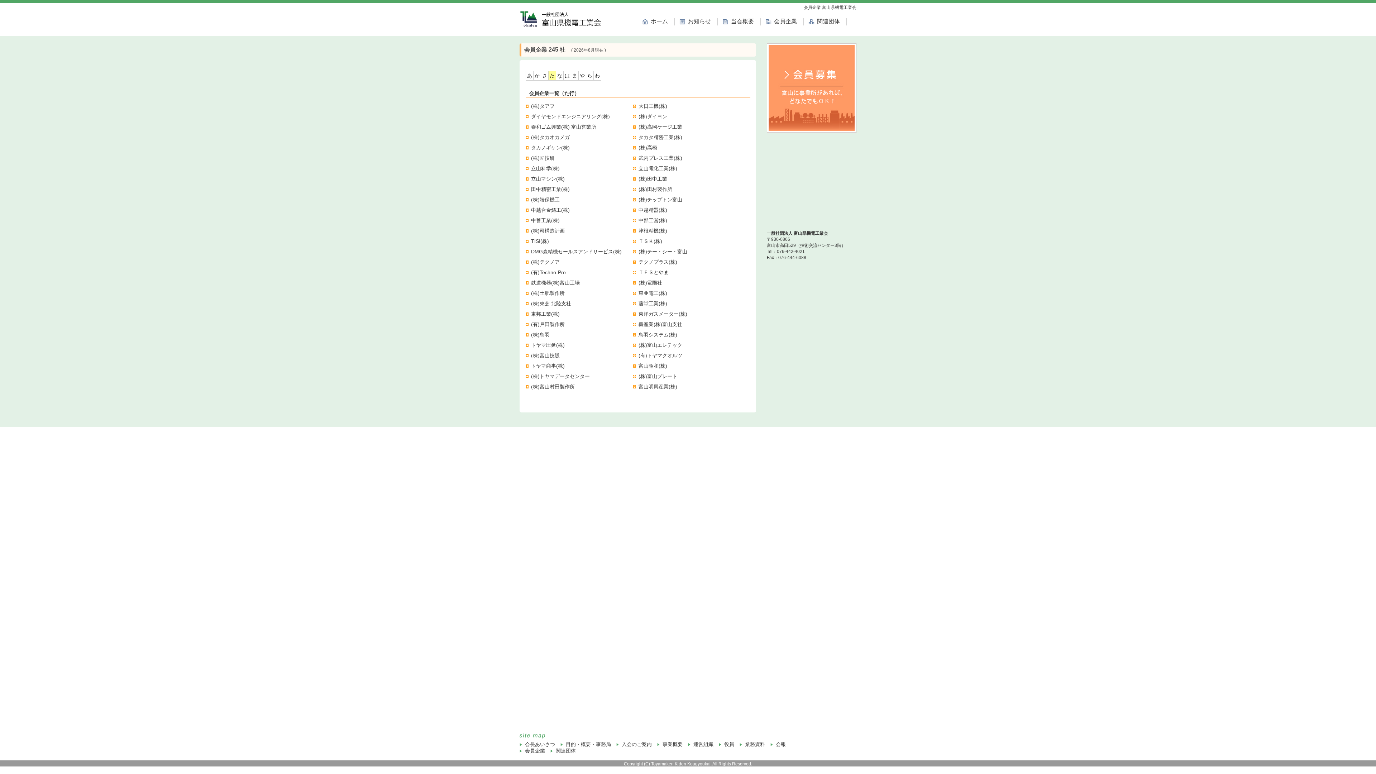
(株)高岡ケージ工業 (660, 127)
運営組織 (703, 744)
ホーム (659, 21)
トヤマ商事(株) (548, 366)
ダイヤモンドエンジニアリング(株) (570, 116)
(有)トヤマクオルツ (660, 355)
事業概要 (673, 744)
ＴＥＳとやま (654, 272)
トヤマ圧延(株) (548, 345)
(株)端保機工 (545, 199)
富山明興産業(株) (658, 387)
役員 (729, 744)
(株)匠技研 (543, 158)
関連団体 (828, 21)
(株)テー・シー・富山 (663, 251)
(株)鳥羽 (540, 335)
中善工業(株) (545, 220)
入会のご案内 (637, 744)
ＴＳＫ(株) (650, 241)
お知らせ (699, 21)
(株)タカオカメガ (550, 137)
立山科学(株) (545, 168)
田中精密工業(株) (550, 189)
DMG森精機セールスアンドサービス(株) (576, 251)
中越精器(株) (653, 210)
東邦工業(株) (545, 314)
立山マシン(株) (548, 179)
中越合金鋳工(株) (550, 210)
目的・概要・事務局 (588, 744)
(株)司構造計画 (548, 231)
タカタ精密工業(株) (660, 137)
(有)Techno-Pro (548, 272)
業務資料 (755, 744)
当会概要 (742, 21)
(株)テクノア (545, 262)
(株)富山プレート (658, 376)
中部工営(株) (653, 220)
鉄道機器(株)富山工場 (555, 283)
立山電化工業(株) (658, 168)
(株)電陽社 (650, 283)
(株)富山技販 (545, 355)
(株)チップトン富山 (660, 199)
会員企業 (785, 21)
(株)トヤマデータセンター (560, 376)
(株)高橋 (648, 147)
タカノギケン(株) (550, 147)
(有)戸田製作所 (548, 324)
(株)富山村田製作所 (553, 387)
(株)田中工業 (653, 179)
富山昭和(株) (653, 366)
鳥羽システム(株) (658, 335)
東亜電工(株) (653, 293)
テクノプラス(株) (658, 262)
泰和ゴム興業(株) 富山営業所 (563, 127)
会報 (781, 744)
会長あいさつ (540, 744)
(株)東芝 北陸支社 (551, 303)
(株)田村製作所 (655, 189)
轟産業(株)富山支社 (660, 324)
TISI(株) (540, 241)
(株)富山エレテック (660, 345)
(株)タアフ (543, 106)
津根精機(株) (653, 231)
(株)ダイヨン (653, 116)
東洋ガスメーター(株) (663, 314)
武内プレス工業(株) (660, 158)
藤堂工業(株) (653, 303)
